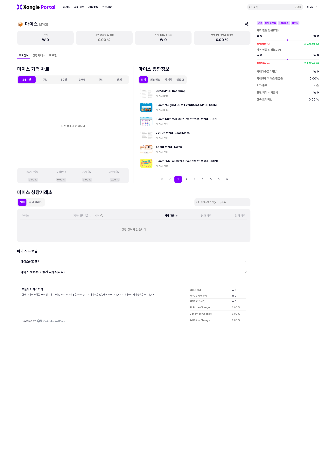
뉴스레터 (107, 7)
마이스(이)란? (29, 261)
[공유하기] (246, 24)
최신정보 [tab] (155, 79)
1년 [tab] (101, 79)
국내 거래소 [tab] (35, 202)
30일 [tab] (64, 79)
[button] (219, 179)
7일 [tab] (45, 79)
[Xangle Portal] (36, 7)
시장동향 (93, 7)
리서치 (66, 7)
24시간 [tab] (26, 79)
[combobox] (312, 7)
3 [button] (194, 179)
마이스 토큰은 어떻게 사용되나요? (42, 272)
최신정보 (79, 7)
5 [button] (211, 179)
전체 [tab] (119, 79)
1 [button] (178, 179)
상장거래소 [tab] (39, 55)
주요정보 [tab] (24, 55)
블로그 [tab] (180, 79)
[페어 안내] (101, 215)
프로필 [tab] (53, 55)
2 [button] (186, 179)
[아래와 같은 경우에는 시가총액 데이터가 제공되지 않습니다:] (317, 85)
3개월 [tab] (82, 79)
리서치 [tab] (168, 79)
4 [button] (203, 179)
